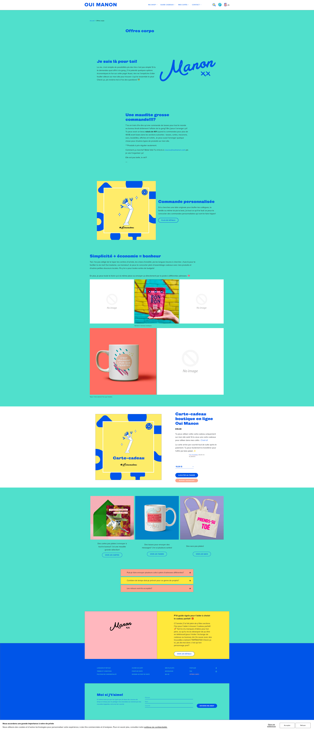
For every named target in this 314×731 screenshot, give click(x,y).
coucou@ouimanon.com (175, 150)
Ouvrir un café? (137, 668)
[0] (225, 4)
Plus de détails (168, 220)
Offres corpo (194, 674)
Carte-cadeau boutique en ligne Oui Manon (194, 419)
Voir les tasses (157, 554)
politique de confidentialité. (155, 727)
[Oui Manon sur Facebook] (216, 668)
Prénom (147, 697)
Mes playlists (169, 668)
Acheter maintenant (186, 480)
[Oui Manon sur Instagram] (216, 671)
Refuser (303, 725)
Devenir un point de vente (141, 674)
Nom (146, 701)
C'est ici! (204, 440)
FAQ (191, 671)
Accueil (92, 21)
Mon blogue (169, 671)
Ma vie (167, 674)
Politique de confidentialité (106, 674)
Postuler (193, 668)
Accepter (287, 725)
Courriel (147, 705)
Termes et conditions (104, 671)
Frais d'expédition (193, 454)
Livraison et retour (104, 668)
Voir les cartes (112, 555)
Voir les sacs (202, 554)
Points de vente (137, 671)
